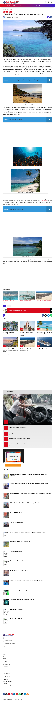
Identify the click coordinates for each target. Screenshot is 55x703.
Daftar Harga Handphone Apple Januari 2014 (18, 427)
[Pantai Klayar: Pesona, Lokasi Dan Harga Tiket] (6, 543)
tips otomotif (5, 669)
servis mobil (5, 666)
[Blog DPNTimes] (11, 2)
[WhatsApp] (51, 315)
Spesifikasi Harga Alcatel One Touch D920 (18, 444)
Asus (4, 671)
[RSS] (27, 694)
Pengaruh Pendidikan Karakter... (17, 560)
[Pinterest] (9, 694)
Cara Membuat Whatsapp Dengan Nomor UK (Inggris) (22, 599)
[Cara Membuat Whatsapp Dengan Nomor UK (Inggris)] (6, 601)
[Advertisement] (27, 134)
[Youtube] (17, 694)
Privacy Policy (6, 679)
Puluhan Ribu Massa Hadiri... (16, 522)
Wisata (10, 11)
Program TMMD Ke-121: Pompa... (17, 512)
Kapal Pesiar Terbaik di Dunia (43, 348)
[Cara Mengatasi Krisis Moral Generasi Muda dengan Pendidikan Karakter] (6, 553)
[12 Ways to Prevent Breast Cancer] (6, 621)
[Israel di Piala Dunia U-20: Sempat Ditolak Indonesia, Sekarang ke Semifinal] (6, 582)
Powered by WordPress (8, 699)
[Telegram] (48, 315)
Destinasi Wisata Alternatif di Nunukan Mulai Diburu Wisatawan (10, 333)
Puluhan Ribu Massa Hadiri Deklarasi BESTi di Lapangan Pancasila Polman (26, 503)
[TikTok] (22, 694)
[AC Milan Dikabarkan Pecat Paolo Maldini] (6, 573)
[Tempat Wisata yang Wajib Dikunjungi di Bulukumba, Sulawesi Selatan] (10, 342)
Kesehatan (5, 658)
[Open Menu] (48, 2)
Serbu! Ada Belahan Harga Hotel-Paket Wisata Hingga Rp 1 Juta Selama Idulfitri (27, 532)
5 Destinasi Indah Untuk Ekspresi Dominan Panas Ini (27, 349)
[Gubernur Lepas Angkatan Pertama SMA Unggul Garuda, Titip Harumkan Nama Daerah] (6, 486)
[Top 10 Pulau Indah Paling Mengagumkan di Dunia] (10, 295)
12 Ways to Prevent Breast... (16, 618)
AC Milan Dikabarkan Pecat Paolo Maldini (19, 570)
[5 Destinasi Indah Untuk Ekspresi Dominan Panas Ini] (44, 295)
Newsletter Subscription (8, 685)
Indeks (4, 688)
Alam (4, 11)
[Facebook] (43, 315)
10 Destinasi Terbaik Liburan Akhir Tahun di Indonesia (44, 333)
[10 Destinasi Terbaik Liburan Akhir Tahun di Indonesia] (44, 326)
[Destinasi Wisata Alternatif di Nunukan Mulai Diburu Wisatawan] (10, 326)
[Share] (51, 17)
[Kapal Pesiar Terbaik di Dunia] (44, 342)
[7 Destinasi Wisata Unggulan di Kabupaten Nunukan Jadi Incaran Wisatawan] (27, 326)
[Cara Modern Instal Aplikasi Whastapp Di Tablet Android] (6, 592)
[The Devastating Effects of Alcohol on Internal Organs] (6, 611)
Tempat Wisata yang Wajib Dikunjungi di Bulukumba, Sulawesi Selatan (10, 350)
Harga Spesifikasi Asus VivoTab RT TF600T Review (20, 433)
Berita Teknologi (6, 673)
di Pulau (44, 200)
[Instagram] (12, 694)
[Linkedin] (14, 694)
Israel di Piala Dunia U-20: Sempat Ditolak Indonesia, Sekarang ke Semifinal (26, 580)
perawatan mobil (6, 664)
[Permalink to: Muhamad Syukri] (4, 17)
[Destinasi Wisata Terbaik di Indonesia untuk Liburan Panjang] (27, 295)
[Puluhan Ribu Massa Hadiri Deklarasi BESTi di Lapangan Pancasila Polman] (6, 505)
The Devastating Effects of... (16, 609)
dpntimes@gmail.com (10, 643)
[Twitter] (45, 315)
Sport (4, 656)
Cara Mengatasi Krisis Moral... (16, 551)
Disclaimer (5, 683)
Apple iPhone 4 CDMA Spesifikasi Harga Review (19, 438)
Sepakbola (5, 652)
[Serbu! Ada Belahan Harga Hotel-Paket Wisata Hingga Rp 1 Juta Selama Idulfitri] (6, 534)
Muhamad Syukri (8, 17)
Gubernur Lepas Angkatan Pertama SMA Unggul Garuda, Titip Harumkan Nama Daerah (29, 483)
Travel (7, 11)
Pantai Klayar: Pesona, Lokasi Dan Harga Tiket (20, 541)
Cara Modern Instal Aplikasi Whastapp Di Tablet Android (22, 590)
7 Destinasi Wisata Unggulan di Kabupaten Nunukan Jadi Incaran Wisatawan (27, 334)
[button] (45, 2)
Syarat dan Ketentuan (7, 681)
